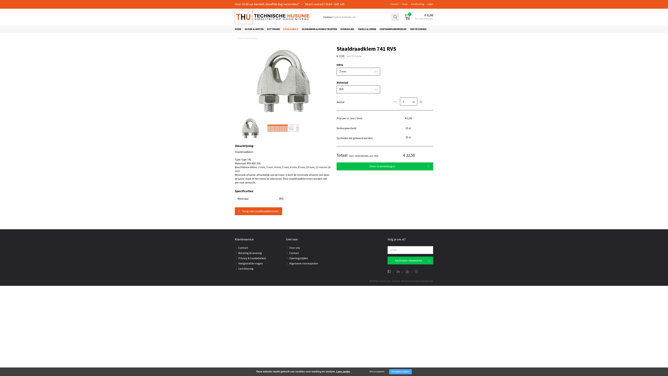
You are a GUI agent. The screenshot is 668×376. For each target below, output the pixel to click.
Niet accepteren (376, 371)
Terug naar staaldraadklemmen (260, 211)
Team (405, 4)
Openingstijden (298, 258)
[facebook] (389, 271)
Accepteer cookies (400, 371)
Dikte (340, 64)
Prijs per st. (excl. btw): (350, 118)
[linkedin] (398, 271)
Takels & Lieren (367, 29)
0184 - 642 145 (335, 4)
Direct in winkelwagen (382, 166)
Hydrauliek (347, 29)
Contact (394, 4)
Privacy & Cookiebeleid (252, 258)
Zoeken (395, 16)
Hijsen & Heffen (254, 29)
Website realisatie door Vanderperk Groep (417, 281)
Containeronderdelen (393, 29)
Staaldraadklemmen (247, 38)
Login (430, 4)
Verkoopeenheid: (346, 128)
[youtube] (407, 271)
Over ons (294, 247)
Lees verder (343, 371)
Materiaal (342, 82)
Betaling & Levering (250, 253)
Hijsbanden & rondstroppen (319, 29)
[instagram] (416, 271)
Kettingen (273, 29)
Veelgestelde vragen (250, 263)
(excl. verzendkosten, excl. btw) (357, 155)
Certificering (417, 4)
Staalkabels (290, 29)
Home (238, 29)
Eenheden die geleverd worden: (355, 138)
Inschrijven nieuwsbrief (408, 260)
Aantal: (341, 102)
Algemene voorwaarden (303, 263)
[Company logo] (272, 16)
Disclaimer (396, 281)
